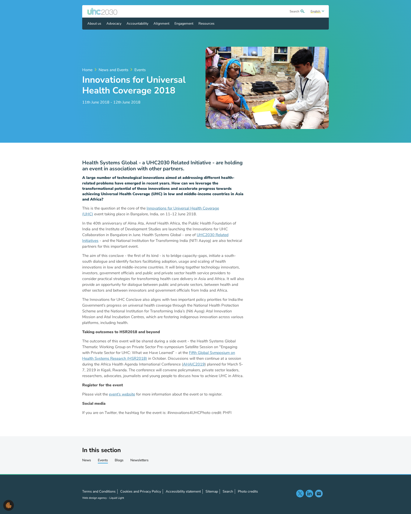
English (316, 11)
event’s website (122, 394)
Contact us (319, 493)
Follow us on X (300, 493)
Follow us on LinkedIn (309, 493)
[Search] (302, 11)
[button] (8, 505)
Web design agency (94, 498)
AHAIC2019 (194, 364)
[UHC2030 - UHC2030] (102, 11)
